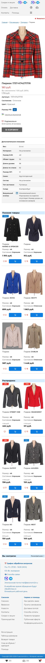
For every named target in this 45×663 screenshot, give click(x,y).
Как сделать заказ (31, 603)
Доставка (14, 8)
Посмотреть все (37, 558)
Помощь (15, 13)
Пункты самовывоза (32, 607)
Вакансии (5, 607)
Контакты (5, 13)
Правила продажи (32, 618)
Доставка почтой (31, 610)
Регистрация (6, 634)
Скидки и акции (8, 2)
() (9, 661)
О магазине (22, 2)
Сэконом (5, 603)
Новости (5, 610)
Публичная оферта (32, 621)
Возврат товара (8, 641)
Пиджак (5, 246)
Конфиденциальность (33, 625)
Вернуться (41, 18)
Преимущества (7, 621)
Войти (37, 2)
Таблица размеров (9, 638)
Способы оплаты (31, 614)
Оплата (4, 8)
